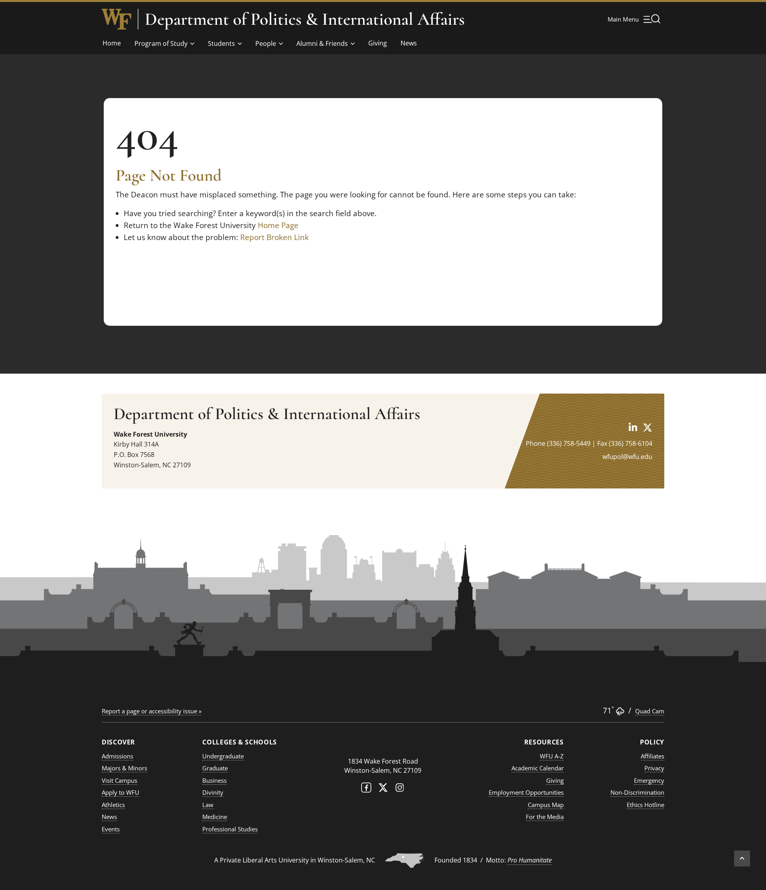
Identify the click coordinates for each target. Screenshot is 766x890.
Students (221, 43)
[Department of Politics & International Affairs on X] (647, 427)
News (409, 43)
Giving (377, 43)
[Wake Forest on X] (383, 789)
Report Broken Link (274, 237)
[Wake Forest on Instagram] (399, 789)
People (265, 43)
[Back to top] (742, 858)
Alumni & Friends (322, 43)
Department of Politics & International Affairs (305, 19)
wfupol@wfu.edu (627, 456)
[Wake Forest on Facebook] (366, 789)
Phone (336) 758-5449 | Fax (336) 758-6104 (589, 443)
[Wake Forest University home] (116, 19)
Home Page (278, 225)
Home (112, 43)
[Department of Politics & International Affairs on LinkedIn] (633, 427)
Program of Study (161, 43)
